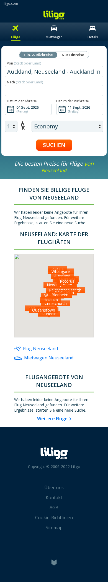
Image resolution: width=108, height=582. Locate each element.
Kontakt (54, 497)
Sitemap (54, 527)
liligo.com (10, 3)
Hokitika (50, 299)
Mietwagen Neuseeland (48, 358)
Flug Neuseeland (40, 348)
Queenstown (43, 310)
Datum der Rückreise (72, 101)
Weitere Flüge (52, 419)
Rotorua (67, 281)
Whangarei (61, 271)
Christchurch (56, 303)
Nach (25, 82)
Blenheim (60, 294)
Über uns (54, 487)
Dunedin (49, 313)
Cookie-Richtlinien (54, 517)
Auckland (62, 275)
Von (24, 63)
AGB (54, 507)
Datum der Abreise (22, 101)
